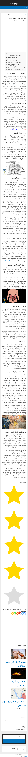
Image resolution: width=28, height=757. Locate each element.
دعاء (24, 20)
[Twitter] (22, 613)
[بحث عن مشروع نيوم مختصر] (14, 689)
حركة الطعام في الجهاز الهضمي (14, 62)
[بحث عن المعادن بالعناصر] (14, 670)
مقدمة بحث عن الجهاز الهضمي (14, 55)
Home (24, 14)
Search (14, 741)
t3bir (26, 756)
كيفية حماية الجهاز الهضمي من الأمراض (16, 67)
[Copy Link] (12, 613)
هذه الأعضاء (18, 147)
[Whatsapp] (15, 613)
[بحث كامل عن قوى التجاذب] (14, 654)
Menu (25, 7)
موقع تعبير (14, 3)
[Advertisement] (14, 37)
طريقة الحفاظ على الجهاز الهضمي (15, 69)
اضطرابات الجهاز (6, 383)
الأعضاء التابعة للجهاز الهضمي (14, 64)
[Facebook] (25, 613)
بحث (9, 20)
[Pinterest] (20, 613)
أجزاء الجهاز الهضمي (11, 59)
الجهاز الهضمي (15, 84)
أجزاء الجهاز (8, 260)
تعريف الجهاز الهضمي (12, 57)
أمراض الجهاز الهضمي (12, 66)
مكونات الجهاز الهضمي (12, 60)
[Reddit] (17, 613)
